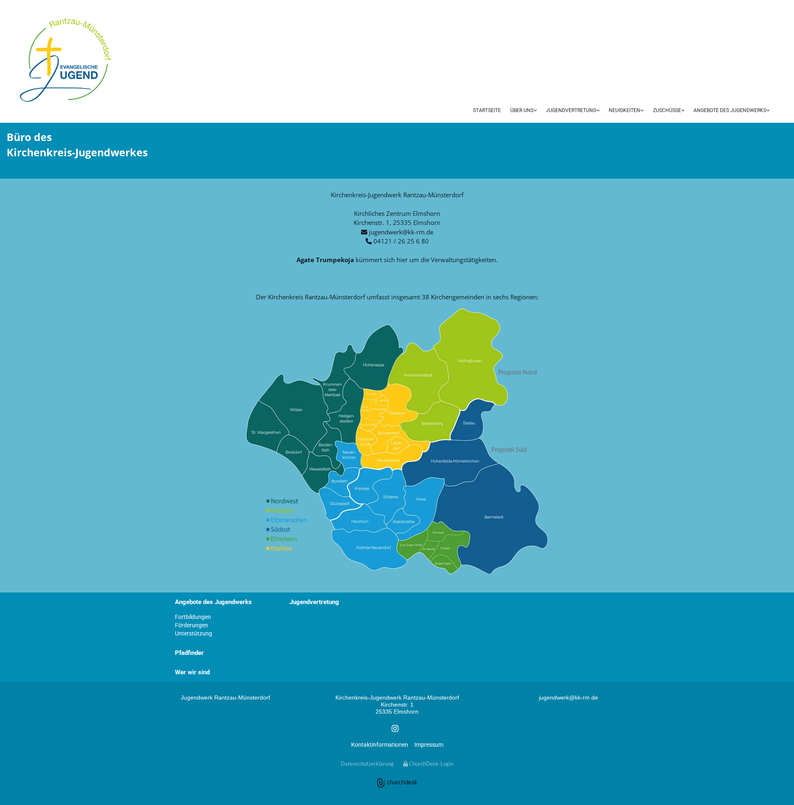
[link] (523, 111)
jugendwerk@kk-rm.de (401, 232)
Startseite (487, 110)
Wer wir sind (192, 672)
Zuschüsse (667, 110)
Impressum (428, 744)
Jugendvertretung (571, 110)
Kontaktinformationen (379, 744)
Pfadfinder (189, 653)
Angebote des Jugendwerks (730, 110)
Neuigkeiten (624, 110)
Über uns (521, 110)
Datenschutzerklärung (367, 763)
